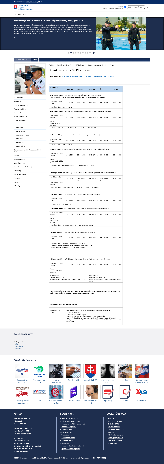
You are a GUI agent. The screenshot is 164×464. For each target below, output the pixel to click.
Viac (15, 40)
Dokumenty (17, 171)
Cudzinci (111, 432)
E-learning (17, 186)
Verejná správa (67, 435)
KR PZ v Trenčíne (20, 131)
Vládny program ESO (115, 438)
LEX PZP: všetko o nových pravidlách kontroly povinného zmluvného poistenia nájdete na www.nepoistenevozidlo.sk (53, 22)
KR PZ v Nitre (19, 127)
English (120, 6)
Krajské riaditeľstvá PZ (20, 116)
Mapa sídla (57, 458)
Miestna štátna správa (116, 435)
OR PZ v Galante (85, 76)
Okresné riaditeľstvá (94, 65)
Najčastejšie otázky (20, 174)
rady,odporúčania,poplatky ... (19, 346)
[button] (20, 14)
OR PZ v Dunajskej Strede (70, 76)
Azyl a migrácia (67, 432)
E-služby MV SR (113, 424)
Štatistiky (17, 178)
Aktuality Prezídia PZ (20, 109)
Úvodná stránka (18, 98)
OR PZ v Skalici (109, 76)
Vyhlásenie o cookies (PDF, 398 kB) (93, 458)
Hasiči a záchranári (68, 438)
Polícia (34, 60)
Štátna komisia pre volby (71, 421)
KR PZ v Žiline (19, 139)
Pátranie (16, 155)
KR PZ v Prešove (20, 146)
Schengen (65, 443)
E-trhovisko (112, 443)
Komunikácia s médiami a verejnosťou (25, 167)
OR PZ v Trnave (109, 65)
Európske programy (69, 427)
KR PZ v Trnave (20, 124)
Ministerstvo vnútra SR (70, 418)
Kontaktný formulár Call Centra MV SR (27, 446)
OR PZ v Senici (97, 76)
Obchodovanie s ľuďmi (116, 429)
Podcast (111, 418)
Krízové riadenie (67, 440)
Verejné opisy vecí (19, 163)
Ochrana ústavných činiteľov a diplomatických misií (27, 151)
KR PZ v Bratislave (21, 120)
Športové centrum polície (71, 449)
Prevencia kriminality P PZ (21, 159)
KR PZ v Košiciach (20, 142)
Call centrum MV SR (115, 440)
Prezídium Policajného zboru (22, 113)
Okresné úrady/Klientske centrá (73, 424)
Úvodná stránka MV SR (22, 60)
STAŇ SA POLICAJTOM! (21, 105)
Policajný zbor (18, 101)
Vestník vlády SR (114, 427)
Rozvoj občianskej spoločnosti (73, 446)
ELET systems (47, 458)
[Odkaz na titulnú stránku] (24, 7)
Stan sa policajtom (115, 421)
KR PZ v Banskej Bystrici (22, 135)
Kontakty (17, 182)
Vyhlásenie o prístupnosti (71, 458)
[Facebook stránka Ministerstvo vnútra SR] (125, 7)
